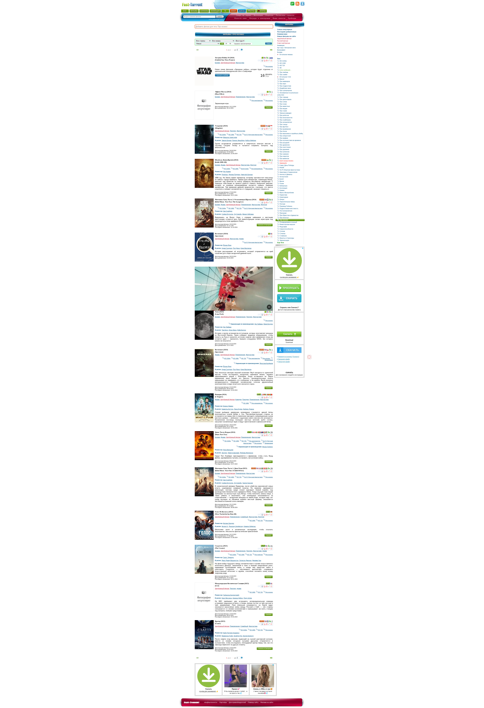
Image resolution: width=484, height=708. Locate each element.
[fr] (262, 395)
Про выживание (291, 129)
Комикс (291, 190)
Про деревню (291, 149)
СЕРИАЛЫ (204, 11)
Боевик (279, 52)
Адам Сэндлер (227, 248)
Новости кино (240, 18)
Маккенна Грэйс (227, 636)
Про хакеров (291, 154)
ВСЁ (184, 11)
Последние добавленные (286, 32)
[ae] (264, 433)
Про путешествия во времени (291, 140)
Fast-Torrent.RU (194, 4)
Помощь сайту (253, 702)
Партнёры (223, 702)
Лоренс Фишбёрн (238, 140)
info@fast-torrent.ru (210, 702)
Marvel (291, 79)
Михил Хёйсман (248, 214)
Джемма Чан (256, 560)
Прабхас (225, 174)
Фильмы (289, 24)
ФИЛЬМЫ (194, 11)
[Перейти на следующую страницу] (271, 50)
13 (235, 50)
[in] (267, 160)
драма (241, 239)
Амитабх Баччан (247, 174)
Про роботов (291, 115)
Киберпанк (291, 186)
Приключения (241, 97)
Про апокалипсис (291, 122)
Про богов (291, 131)
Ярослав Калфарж (266, 363)
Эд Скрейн (238, 214)
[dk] (264, 469)
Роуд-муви (291, 227)
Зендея (224, 453)
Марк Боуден (268, 324)
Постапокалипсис (291, 211)
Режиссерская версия (291, 224)
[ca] (255, 433)
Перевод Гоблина (291, 206)
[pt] (271, 395)
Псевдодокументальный (291, 222)
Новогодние (291, 197)
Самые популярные (284, 29)
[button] (268, 43)
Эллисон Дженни (245, 560)
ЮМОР (233, 11)
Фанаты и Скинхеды (291, 238)
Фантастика (240, 63)
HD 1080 (291, 63)
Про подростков (291, 86)
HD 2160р (291, 61)
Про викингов (291, 158)
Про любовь (291, 72)
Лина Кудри (238, 409)
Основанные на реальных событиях (290, 94)
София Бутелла (227, 214)
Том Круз (225, 330)
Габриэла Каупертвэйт (231, 595)
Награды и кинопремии (259, 18)
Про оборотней (291, 136)
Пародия (245, 399)
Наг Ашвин (227, 171)
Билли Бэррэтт (248, 636)
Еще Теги (280, 243)
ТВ (225, 11)
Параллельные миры (291, 202)
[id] (271, 126)
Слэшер (291, 233)
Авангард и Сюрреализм (291, 172)
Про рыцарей (291, 143)
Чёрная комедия (291, 113)
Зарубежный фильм (284, 39)
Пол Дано (236, 248)
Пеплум (291, 204)
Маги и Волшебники (291, 193)
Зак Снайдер (227, 211)
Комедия (238, 399)
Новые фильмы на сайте (286, 36)
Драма (223, 165)
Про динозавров (291, 99)
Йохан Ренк (227, 245)
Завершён (291, 163)
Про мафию (291, 138)
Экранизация (291, 240)
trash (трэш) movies (291, 161)
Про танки (291, 111)
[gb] (260, 469)
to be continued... (291, 70)
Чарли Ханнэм (247, 483)
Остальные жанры (286, 54)
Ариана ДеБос (238, 598)
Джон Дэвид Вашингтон (230, 560)
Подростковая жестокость (291, 208)
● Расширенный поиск (216, 19)
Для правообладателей (237, 702)
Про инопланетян (291, 118)
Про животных (291, 106)
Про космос (292, 220)
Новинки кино (282, 34)
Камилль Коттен (227, 409)
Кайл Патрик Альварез (231, 633)
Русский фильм (282, 41)
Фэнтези (253, 165)
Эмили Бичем (226, 140)
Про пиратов (291, 156)
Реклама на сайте (267, 702)
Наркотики (291, 195)
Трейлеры (292, 18)
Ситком (291, 231)
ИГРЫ (252, 11)
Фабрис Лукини (248, 409)
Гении (291, 183)
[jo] (266, 433)
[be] (269, 395)
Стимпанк (291, 236)
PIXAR (291, 168)
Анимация (280, 45)
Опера (291, 199)
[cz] (267, 350)
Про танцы (291, 124)
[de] (264, 395)
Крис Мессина (227, 598)
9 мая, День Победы (291, 165)
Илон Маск (232, 330)
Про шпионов (291, 152)
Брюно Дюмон (228, 406)
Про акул (291, 84)
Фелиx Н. (225, 526)
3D (291, 68)
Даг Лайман (258, 324)
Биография (281, 50)
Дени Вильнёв (228, 450)
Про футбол (291, 127)
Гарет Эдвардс (228, 557)
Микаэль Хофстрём (230, 137)
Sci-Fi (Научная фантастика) (291, 170)
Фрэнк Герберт (267, 447)
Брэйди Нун (238, 636)
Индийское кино (291, 88)
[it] (267, 395)
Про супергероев (291, 90)
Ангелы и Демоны (291, 174)
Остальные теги (285, 77)
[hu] (269, 126)
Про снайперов (291, 120)
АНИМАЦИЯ (215, 11)
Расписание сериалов (285, 15)
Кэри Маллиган (246, 248)
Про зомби (291, 74)
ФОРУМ (242, 11)
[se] (262, 469)
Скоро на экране (243, 15)
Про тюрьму (291, 97)
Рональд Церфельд (236, 526)
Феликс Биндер (228, 523)
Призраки (291, 213)
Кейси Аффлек (250, 140)
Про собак (291, 102)
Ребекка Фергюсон (246, 453)
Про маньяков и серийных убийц (291, 133)
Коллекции (258, 15)
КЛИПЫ (263, 11)
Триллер (233, 131)
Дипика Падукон (234, 174)
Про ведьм (291, 108)
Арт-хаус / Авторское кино (286, 48)
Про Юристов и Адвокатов (291, 215)
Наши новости (279, 18)
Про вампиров (291, 81)
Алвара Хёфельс (250, 526)
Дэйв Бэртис (241, 330)
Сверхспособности (291, 229)
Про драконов (291, 145)
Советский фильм (283, 43)
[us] (265, 58)
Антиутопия (291, 177)
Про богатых (291, 218)
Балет (291, 179)
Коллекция (291, 188)
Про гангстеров (291, 147)
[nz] (262, 433)
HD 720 (291, 65)
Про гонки (291, 104)
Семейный (244, 517)
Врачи (291, 181)
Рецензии (269, 15)
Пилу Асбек (248, 598)
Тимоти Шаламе (233, 453)
